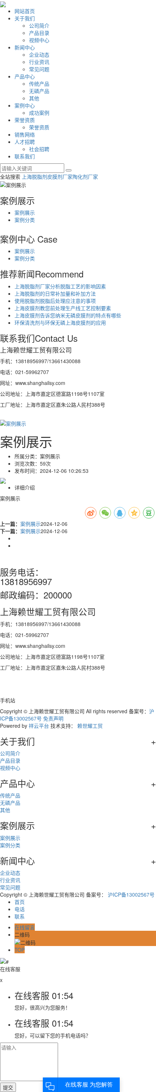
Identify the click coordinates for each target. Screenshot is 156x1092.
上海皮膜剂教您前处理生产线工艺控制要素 (63, 308)
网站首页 (25, 11)
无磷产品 (39, 90)
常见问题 (39, 69)
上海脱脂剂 (34, 176)
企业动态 (39, 54)
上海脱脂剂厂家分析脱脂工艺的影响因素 (60, 286)
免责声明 (53, 718)
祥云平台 (39, 725)
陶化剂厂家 (85, 176)
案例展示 (25, 212)
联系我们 (25, 156)
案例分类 (25, 219)
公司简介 (39, 25)
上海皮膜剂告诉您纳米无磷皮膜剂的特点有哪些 (68, 315)
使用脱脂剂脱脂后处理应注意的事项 (55, 300)
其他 (34, 98)
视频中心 (39, 40)
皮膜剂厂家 (60, 176)
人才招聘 (25, 141)
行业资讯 (39, 61)
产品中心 (25, 76)
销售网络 (25, 134)
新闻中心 (25, 47)
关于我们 (25, 18)
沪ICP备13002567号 (131, 894)
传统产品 (39, 83)
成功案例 (39, 112)
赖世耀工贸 (90, 725)
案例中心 (25, 105)
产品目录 (39, 32)
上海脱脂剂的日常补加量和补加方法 (55, 293)
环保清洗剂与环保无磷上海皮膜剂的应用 (60, 322)
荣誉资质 (25, 119)
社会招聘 (39, 149)
